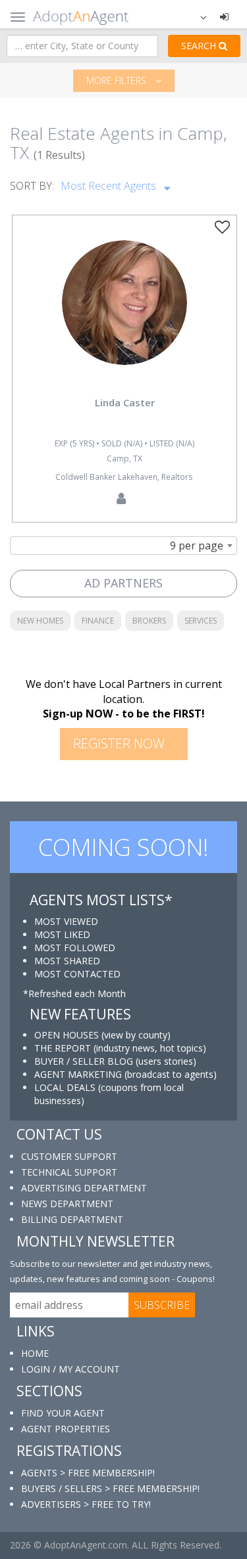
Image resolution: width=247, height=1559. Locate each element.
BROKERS (149, 620)
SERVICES (200, 620)
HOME (35, 1353)
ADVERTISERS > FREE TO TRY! (86, 1504)
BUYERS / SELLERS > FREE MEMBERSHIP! (110, 1488)
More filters (117, 80)
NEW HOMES (40, 620)
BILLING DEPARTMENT (72, 1219)
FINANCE (98, 620)
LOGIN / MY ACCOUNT (70, 1369)
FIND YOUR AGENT (63, 1413)
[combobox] (123, 545)
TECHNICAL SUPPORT (69, 1172)
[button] (194, 16)
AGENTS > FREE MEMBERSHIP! (88, 1472)
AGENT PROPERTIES (65, 1428)
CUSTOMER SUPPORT (69, 1156)
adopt (124, 314)
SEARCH (200, 45)
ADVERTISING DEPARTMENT (84, 1188)
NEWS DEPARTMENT (67, 1203)
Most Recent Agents (110, 186)
